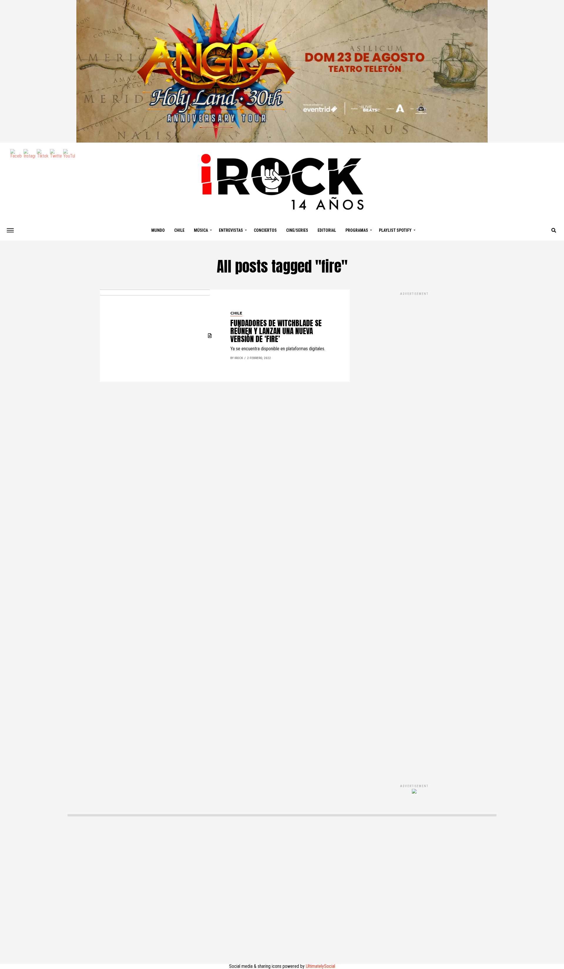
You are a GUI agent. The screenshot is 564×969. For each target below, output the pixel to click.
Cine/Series (297, 230)
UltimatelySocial (320, 966)
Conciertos (265, 230)
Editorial (327, 230)
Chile (179, 230)
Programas (356, 230)
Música (201, 230)
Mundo (158, 230)
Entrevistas (231, 230)
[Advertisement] (414, 532)
